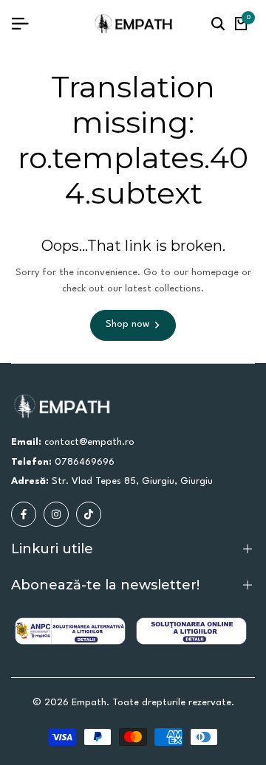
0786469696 (85, 462)
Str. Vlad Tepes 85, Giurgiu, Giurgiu (132, 481)
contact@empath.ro (89, 442)
